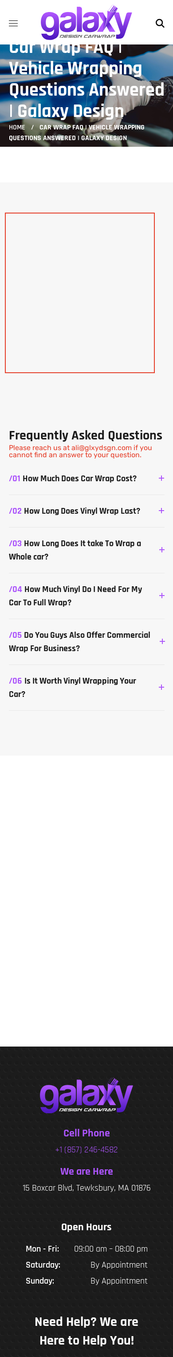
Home (17, 127)
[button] (160, 22)
